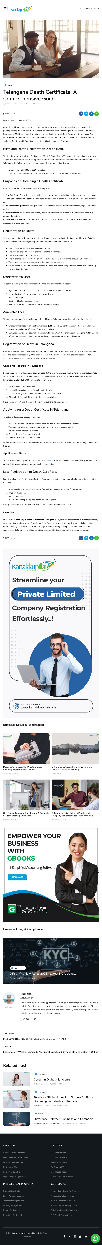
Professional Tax (58, 1167)
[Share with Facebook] (81, 113)
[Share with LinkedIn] (91, 113)
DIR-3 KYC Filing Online (61, 1215)
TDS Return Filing (59, 1162)
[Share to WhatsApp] (96, 113)
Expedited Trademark (12, 1215)
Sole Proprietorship (11, 1172)
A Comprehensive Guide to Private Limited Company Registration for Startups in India (72, 814)
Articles (26, 1019)
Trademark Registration (13, 1200)
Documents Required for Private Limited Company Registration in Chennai (22, 768)
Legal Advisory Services (13, 1196)
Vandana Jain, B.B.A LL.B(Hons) (47, 1123)
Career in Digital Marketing (52, 1080)
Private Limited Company (14, 1152)
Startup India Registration (14, 1176)
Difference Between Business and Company (63, 1119)
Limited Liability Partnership (15, 1157)
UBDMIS (49, 460)
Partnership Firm (10, 1167)
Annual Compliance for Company (65, 1191)
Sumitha (8, 104)
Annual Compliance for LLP (63, 1196)
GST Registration (58, 1152)
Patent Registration (11, 1210)
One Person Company (13, 1162)
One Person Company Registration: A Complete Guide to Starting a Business (26, 814)
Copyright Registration (13, 1205)
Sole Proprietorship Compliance (65, 1210)
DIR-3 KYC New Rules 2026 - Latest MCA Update (43, 974)
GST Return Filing (59, 1157)
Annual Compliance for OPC (63, 1200)
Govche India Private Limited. (26, 1233)
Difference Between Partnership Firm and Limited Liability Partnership (72, 768)
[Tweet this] (86, 113)
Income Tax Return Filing (62, 1176)
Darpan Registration (12, 1191)
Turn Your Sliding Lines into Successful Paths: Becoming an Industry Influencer (64, 1099)
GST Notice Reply (59, 1172)
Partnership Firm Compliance (64, 1205)
